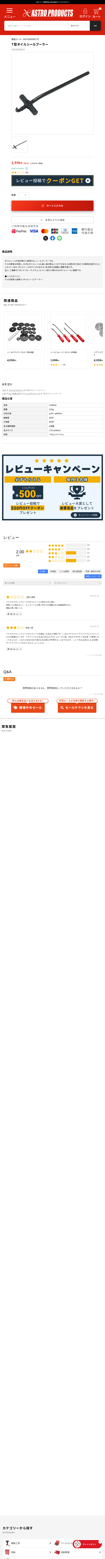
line (59, 238)
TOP (4, 390)
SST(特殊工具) (14, 394)
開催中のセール (28, 704)
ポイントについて (26, 168)
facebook (52, 238)
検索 (95, 26)
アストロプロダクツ (18, 49)
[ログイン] (85, 14)
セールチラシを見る (77, 704)
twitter (45, 238)
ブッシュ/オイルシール (31, 394)
